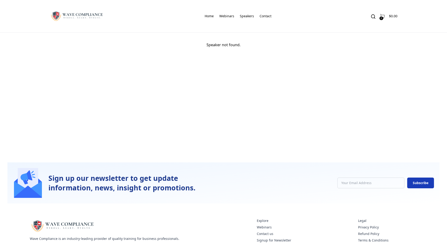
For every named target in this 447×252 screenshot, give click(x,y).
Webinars (226, 16)
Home (209, 16)
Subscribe (420, 183)
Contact (265, 16)
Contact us (265, 233)
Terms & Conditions (373, 240)
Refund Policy (368, 233)
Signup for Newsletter (274, 240)
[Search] (373, 16)
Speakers (247, 16)
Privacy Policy (368, 227)
